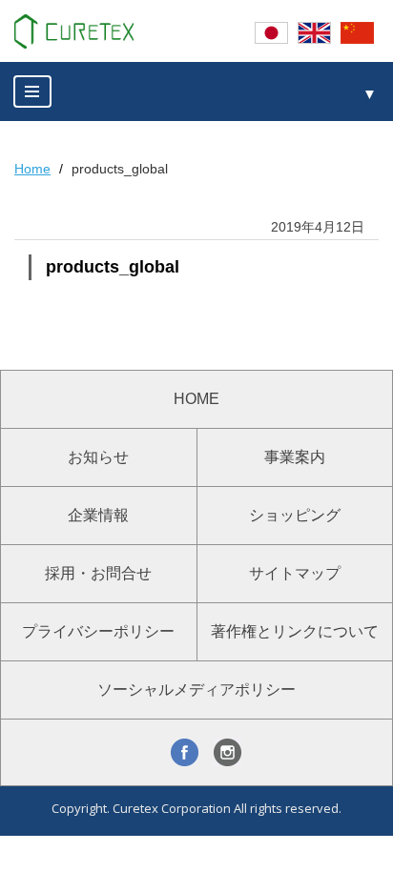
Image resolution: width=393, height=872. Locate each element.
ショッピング (295, 515)
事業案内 (294, 457)
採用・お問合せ (98, 573)
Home (32, 168)
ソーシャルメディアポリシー (196, 689)
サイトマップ (295, 573)
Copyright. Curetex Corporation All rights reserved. (196, 808)
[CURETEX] (74, 31)
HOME (196, 399)
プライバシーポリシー (98, 631)
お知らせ (98, 457)
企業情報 (98, 515)
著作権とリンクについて (295, 631)
